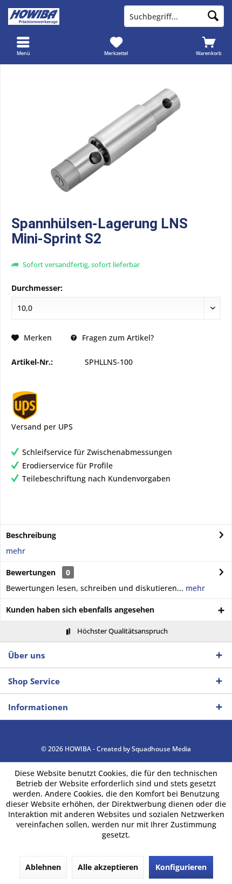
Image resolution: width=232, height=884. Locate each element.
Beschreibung (31, 535)
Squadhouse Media (161, 748)
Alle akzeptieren (108, 867)
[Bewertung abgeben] (116, 253)
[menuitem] (23, 46)
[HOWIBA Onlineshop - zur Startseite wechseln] (58, 16)
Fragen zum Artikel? (117, 337)
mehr (15, 551)
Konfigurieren (181, 867)
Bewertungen (31, 572)
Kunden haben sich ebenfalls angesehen (80, 609)
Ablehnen (43, 867)
